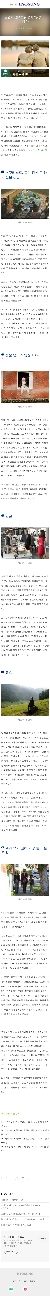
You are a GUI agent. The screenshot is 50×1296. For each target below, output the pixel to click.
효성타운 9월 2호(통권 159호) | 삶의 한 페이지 (20, 1213)
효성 (11, 1193)
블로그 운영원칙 (30, 1280)
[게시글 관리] (13, 1178)
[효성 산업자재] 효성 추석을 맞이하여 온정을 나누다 (22, 1219)
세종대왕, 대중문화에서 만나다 (13, 1199)
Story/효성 (19, 28)
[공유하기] (10, 1178)
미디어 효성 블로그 (14, 1236)
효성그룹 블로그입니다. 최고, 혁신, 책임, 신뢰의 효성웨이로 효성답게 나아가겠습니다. (18, 1243)
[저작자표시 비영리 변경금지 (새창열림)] (32, 1178)
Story (4, 1193)
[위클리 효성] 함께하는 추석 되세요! (16, 1224)
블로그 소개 (17, 1280)
